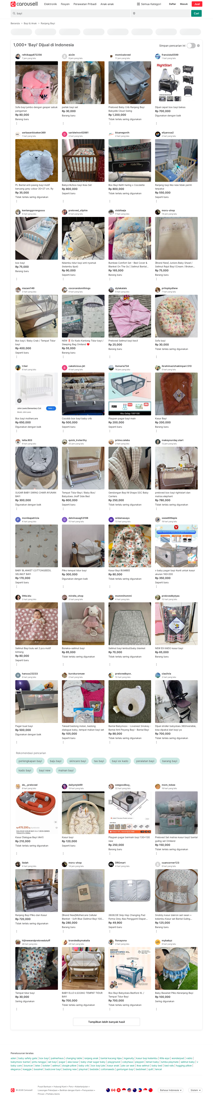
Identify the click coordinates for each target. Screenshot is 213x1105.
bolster (46, 1065)
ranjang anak (91, 1058)
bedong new (70, 1069)
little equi (164, 1058)
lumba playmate (170, 1061)
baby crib (84, 1065)
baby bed (157, 1065)
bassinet (38, 1069)
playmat (83, 1069)
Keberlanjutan (81, 1086)
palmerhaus (57, 1058)
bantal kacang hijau (111, 1058)
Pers (71, 1086)
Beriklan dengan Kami (70, 1090)
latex (37, 1065)
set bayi (52, 1061)
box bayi (44, 1058)
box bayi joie (98, 1065)
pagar (62, 1061)
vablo (189, 1058)
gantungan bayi (125, 1069)
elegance (16, 1069)
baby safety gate (27, 1058)
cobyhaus (127, 1061)
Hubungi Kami (60, 1086)
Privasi (41, 1094)
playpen (139, 1061)
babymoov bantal (20, 1061)
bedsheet (141, 1069)
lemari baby (152, 1061)
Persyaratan (88, 1090)
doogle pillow (69, 1065)
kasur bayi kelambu (146, 1058)
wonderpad (178, 1058)
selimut (56, 1065)
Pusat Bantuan (44, 1086)
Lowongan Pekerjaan (48, 1090)
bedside (94, 1069)
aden (13, 1058)
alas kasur (73, 1061)
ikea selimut (143, 1065)
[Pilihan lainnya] (16, 123)
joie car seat (127, 1065)
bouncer (28, 1065)
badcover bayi (53, 1069)
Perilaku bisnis (53, 1094)
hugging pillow (184, 1065)
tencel (158, 1069)
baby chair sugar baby (93, 1061)
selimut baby (188, 1061)
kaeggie (27, 1069)
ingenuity (129, 1058)
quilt (150, 1069)
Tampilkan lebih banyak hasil (106, 1022)
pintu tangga (39, 1061)
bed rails (169, 1065)
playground (114, 1061)
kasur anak (113, 1065)
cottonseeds (107, 1069)
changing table (74, 1058)
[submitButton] (196, 13)
